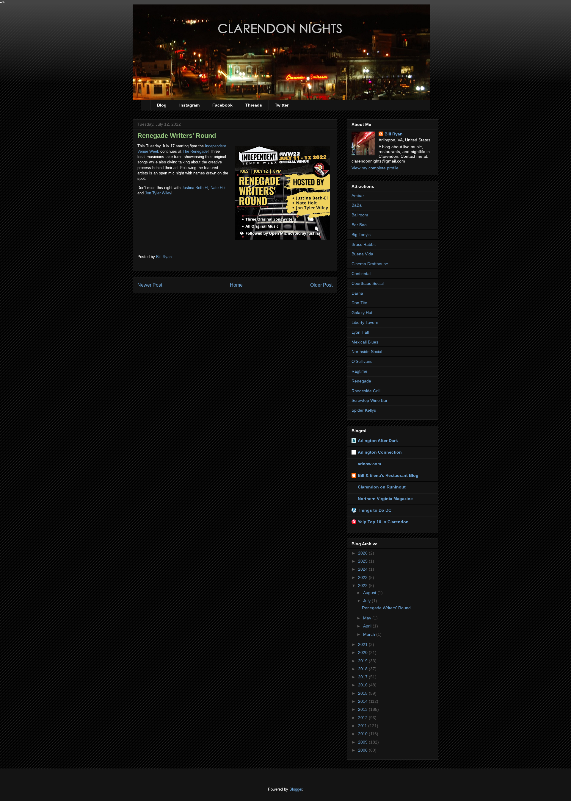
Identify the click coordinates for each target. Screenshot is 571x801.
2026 (363, 553)
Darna (357, 293)
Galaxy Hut (362, 312)
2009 (363, 742)
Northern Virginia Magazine (385, 498)
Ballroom (360, 215)
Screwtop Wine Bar (370, 400)
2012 (363, 717)
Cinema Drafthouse (370, 263)
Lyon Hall (360, 332)
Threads (253, 105)
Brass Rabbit (364, 244)
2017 (363, 676)
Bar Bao (359, 224)
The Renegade (195, 151)
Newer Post (149, 285)
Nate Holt (219, 187)
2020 (363, 652)
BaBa (357, 205)
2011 (363, 725)
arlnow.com (369, 463)
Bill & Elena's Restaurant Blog (388, 475)
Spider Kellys (364, 410)
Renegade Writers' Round (386, 607)
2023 (363, 577)
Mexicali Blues (365, 342)
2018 (363, 668)
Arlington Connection (380, 452)
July (367, 600)
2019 (363, 660)
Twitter (281, 105)
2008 (363, 750)
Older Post (321, 285)
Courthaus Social (368, 283)
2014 (363, 701)
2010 (363, 733)
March (369, 634)
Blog (162, 105)
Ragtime (359, 371)
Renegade (361, 381)
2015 (363, 693)
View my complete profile (375, 167)
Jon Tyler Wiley (158, 193)
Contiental (361, 273)
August (370, 592)
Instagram (189, 105)
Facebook (222, 105)
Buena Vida (362, 254)
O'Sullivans (362, 361)
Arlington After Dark (378, 440)
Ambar (358, 195)
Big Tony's (361, 234)
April (368, 626)
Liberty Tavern (365, 322)
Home (236, 285)
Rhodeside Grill (366, 390)
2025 (363, 561)
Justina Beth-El (195, 187)
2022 (363, 585)
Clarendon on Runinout (382, 487)
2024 (363, 569)
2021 (363, 644)
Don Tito (359, 302)
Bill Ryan (394, 134)
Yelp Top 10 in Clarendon (383, 521)
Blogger (295, 789)
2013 (363, 709)
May (367, 618)
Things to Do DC (374, 510)
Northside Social (367, 351)
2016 (363, 685)
